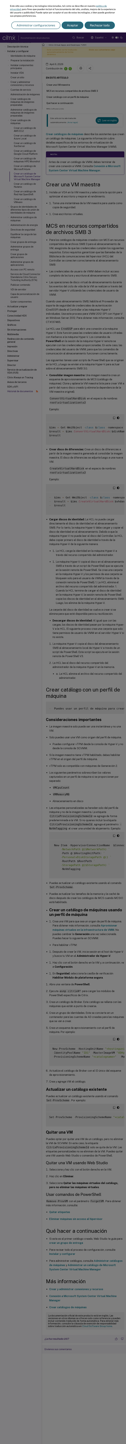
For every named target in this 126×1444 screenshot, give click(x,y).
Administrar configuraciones (36, 25)
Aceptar (72, 25)
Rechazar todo (100, 25)
